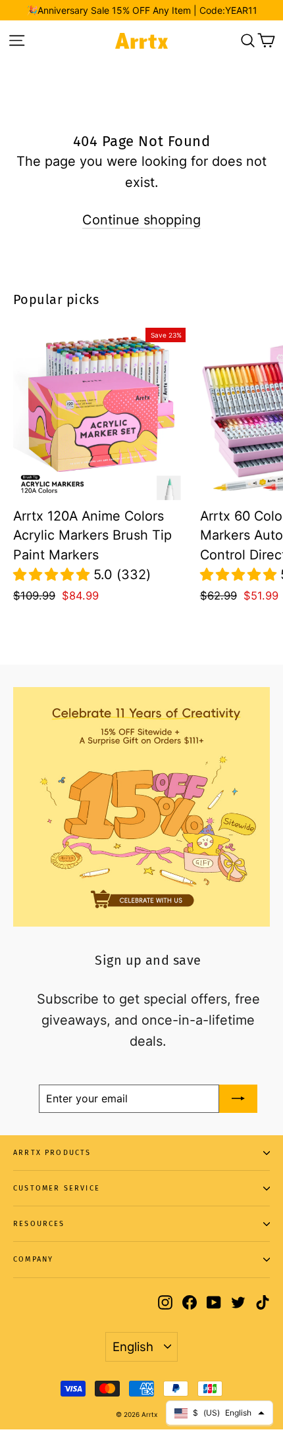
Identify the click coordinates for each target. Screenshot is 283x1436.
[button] (53, 574)
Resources (39, 1223)
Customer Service (56, 1188)
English (133, 1346)
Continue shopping (141, 220)
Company (33, 1259)
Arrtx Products (52, 1152)
